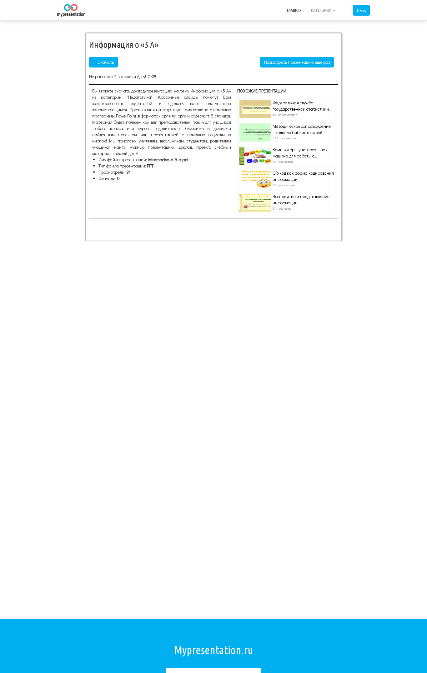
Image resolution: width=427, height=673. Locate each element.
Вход (361, 10)
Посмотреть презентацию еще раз (297, 62)
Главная (294, 10)
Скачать (105, 62)
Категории (321, 10)
